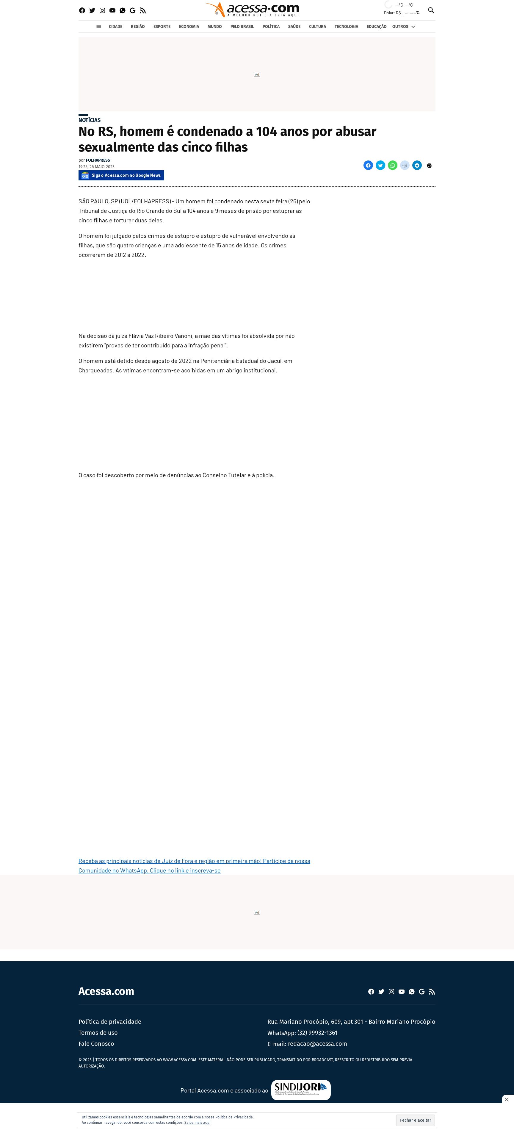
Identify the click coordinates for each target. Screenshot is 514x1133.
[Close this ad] (508, 1099)
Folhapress (98, 160)
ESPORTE (161, 26)
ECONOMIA (189, 26)
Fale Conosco (96, 1043)
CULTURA (317, 26)
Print (429, 165)
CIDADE (115, 26)
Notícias (90, 120)
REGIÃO (138, 26)
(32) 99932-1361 (317, 1032)
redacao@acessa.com (317, 1043)
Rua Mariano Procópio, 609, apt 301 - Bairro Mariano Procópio (351, 1021)
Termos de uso (98, 1032)
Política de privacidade (110, 1021)
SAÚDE (294, 26)
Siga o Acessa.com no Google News (126, 175)
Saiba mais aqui (197, 1122)
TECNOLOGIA (346, 26)
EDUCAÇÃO (377, 26)
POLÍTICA (271, 26)
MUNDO (215, 26)
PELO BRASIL (242, 26)
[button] (368, 165)
